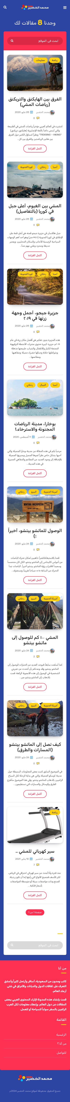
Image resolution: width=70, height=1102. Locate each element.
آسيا (55, 167)
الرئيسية (61, 1034)
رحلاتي (43, 167)
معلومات (40, 60)
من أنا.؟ (61, 1043)
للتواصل (61, 1052)
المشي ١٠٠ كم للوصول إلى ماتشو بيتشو (35, 640)
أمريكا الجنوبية (50, 491)
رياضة (54, 60)
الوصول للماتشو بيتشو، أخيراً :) (35, 533)
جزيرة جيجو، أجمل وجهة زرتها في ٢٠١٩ (35, 315)
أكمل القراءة (35, 148)
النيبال (43, 385)
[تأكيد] (12, 41)
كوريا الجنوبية (26, 167)
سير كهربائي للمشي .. (35, 851)
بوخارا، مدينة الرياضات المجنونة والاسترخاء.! (34, 426)
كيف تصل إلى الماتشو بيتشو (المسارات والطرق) (35, 747)
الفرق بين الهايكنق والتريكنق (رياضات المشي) (35, 102)
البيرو (33, 491)
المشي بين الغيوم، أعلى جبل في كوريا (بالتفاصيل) (35, 208)
